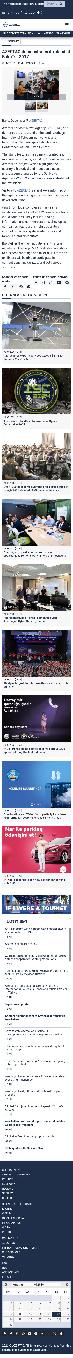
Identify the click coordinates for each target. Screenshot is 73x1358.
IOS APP (7, 1277)
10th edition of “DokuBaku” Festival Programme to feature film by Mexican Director (36, 972)
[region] (38, 1042)
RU (8, 12)
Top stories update (17, 1004)
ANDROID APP (10, 1272)
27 (40, 1319)
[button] (36, 85)
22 (58, 1313)
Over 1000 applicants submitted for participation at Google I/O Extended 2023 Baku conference (36, 488)
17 (11, 1313)
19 (30, 1313)
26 (30, 1319)
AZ (3, 12)
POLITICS (7, 1179)
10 (11, 1308)
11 (20, 1308)
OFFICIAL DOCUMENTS (16, 1174)
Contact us (10, 1238)
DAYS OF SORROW (13, 1218)
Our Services (11, 1252)
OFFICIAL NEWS (11, 1170)
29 (58, 1319)
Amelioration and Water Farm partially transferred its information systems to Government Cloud (36, 816)
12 (30, 1308)
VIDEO (6, 1227)
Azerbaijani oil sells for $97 (22, 944)
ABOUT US (8, 1242)
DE (17, 12)
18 (20, 1313)
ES (25, 12)
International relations (19, 1247)
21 (49, 1313)
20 (40, 1313)
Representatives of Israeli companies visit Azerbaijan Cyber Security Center (30, 619)
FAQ (4, 1263)
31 (11, 1324)
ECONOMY (11, 41)
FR (22, 12)
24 (11, 1319)
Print (29, 63)
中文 (40, 12)
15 (58, 1308)
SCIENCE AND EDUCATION (18, 1204)
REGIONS (7, 1188)
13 (40, 1308)
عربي (32, 12)
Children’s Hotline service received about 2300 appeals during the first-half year (34, 750)
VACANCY (8, 1257)
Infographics (11, 1222)
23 (68, 1313)
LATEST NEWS (17, 921)
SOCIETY (7, 1193)
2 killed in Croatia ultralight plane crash (29, 1136)
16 (68, 1308)
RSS (4, 1267)
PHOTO (6, 1232)
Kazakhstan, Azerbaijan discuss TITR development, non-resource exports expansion (33, 1032)
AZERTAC (36, 120)
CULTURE (7, 1198)
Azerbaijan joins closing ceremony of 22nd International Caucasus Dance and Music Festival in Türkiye (36, 989)
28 (49, 1319)
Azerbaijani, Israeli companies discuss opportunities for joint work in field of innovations (35, 554)
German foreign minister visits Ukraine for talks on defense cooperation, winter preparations (36, 957)
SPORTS (7, 1208)
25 (20, 1319)
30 (68, 1319)
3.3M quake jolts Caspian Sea (24, 1148)
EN (12, 12)
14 (49, 1308)
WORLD (6, 1213)
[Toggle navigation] (65, 25)
